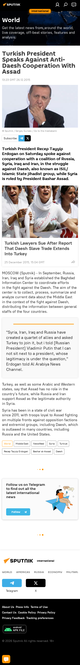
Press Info (22, 607)
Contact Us (9, 612)
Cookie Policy (27, 612)
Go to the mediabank (45, 130)
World (7, 443)
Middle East (22, 443)
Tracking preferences (40, 618)
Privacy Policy (46, 612)
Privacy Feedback (13, 618)
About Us (8, 607)
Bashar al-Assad (42, 451)
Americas (23, 572)
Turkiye (63, 443)
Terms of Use (39, 607)
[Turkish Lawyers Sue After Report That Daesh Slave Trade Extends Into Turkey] (40, 212)
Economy (55, 572)
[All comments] (6, 659)
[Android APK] (15, 629)
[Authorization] (57, 4)
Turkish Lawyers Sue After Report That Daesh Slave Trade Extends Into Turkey (38, 248)
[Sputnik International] (12, 6)
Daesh (59, 451)
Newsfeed (38, 443)
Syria (52, 443)
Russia (39, 572)
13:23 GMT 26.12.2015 (16, 80)
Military (72, 572)
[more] (73, 262)
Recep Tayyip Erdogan (16, 451)
